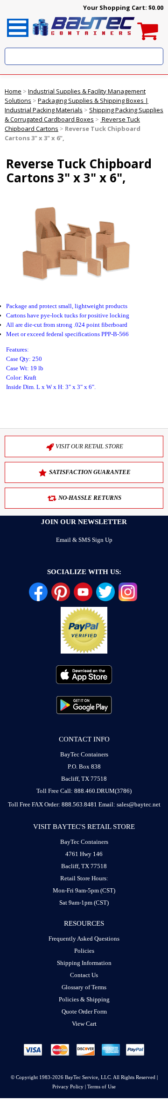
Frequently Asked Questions (84, 938)
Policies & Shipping (84, 999)
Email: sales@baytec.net (129, 804)
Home (13, 91)
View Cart (84, 1023)
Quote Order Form (84, 1011)
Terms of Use (101, 1086)
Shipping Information (84, 962)
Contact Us (84, 974)
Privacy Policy (68, 1086)
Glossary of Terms (84, 987)
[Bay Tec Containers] (84, 38)
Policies (84, 950)
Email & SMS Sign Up (84, 539)
